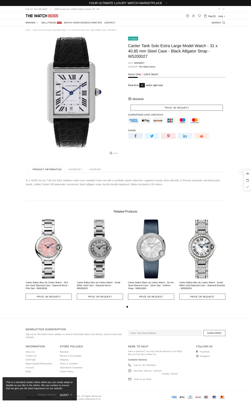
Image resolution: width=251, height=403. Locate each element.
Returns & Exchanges (70, 355)
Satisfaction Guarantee (71, 367)
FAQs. (180, 351)
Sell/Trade (31, 359)
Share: (132, 130)
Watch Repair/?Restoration (39, 363)
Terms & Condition (69, 363)
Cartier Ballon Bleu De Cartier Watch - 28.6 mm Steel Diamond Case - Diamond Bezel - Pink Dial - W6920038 (47, 285)
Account (30, 367)
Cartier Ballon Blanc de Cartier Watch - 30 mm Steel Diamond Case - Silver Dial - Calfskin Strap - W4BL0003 (151, 285)
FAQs (28, 371)
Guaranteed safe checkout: (146, 114)
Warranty (64, 352)
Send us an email (142, 379)
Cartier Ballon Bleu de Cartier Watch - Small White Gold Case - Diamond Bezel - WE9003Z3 (98, 285)
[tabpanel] (151, 262)
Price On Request (49, 296)
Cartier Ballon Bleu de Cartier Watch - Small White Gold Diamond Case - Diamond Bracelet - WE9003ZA (202, 285)
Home (28, 30)
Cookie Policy (66, 371)
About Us (30, 352)
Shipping (64, 359)
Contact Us (31, 355)
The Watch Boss (42, 15)
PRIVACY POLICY (47, 394)
